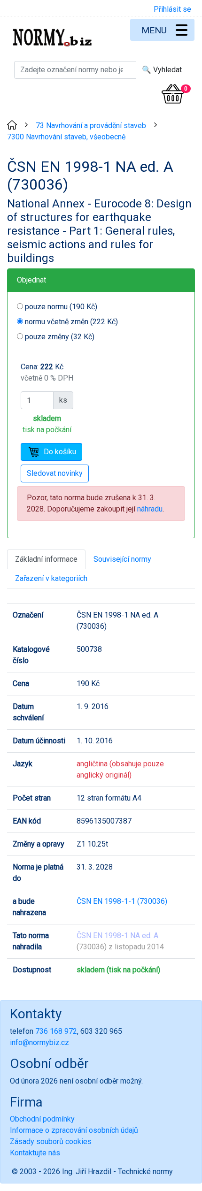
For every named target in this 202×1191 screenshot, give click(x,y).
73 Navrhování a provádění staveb (91, 125)
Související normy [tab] (122, 559)
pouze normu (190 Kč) (61, 306)
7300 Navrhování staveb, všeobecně (66, 136)
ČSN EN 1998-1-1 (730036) (122, 901)
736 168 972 (56, 1031)
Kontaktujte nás (35, 1152)
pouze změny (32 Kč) (59, 336)
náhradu (150, 508)
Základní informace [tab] (46, 559)
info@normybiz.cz (39, 1042)
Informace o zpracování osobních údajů (74, 1130)
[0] (173, 94)
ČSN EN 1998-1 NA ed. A (117, 935)
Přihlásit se (172, 9)
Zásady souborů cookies (51, 1141)
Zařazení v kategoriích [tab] (51, 578)
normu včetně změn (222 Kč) (71, 321)
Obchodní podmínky (42, 1119)
